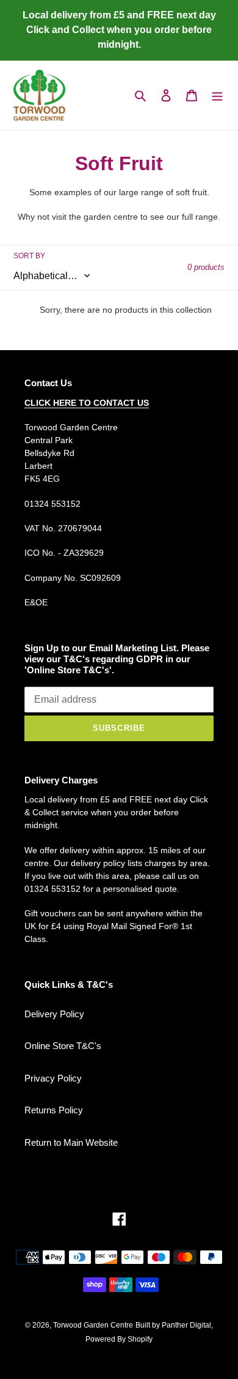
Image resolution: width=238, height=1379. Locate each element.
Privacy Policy (53, 1078)
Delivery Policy (54, 1014)
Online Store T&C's (62, 1046)
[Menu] (217, 95)
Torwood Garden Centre (93, 1325)
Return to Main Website (71, 1142)
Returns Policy (53, 1110)
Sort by (29, 256)
